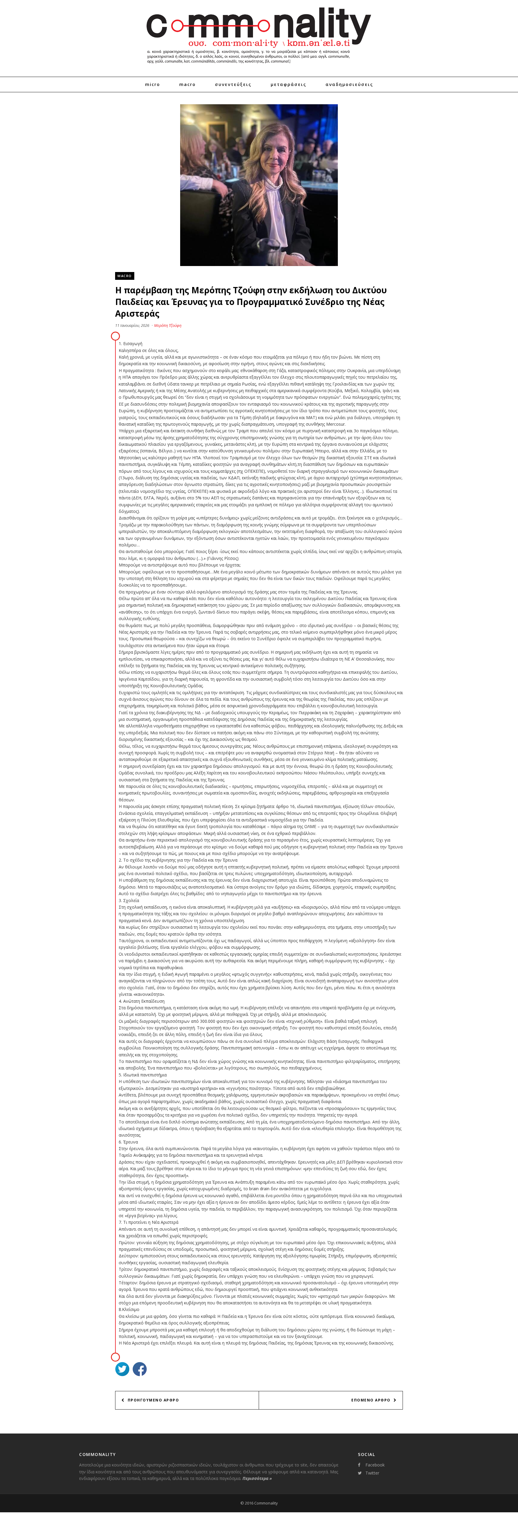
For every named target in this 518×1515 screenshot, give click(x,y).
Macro (187, 84)
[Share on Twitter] (122, 1370)
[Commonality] (259, 66)
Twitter (372, 1473)
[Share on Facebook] (139, 1370)
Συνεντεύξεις (233, 84)
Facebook (375, 1465)
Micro (152, 84)
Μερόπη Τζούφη (167, 325)
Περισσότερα (257, 1478)
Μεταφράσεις (288, 84)
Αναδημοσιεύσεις (349, 84)
